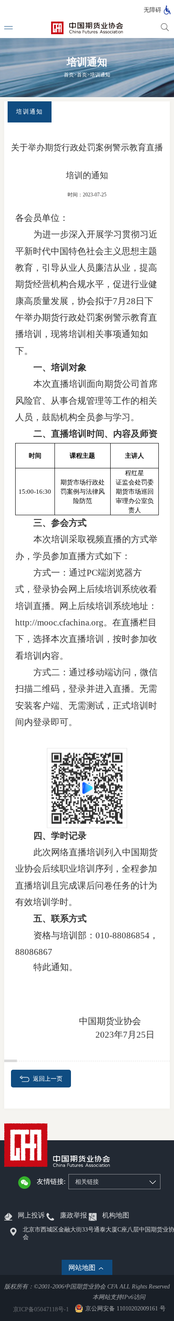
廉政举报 (73, 1215)
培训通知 (100, 75)
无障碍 (152, 10)
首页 (69, 75)
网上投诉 (31, 1215)
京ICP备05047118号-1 (41, 1309)
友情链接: (51, 1181)
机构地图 (115, 1215)
